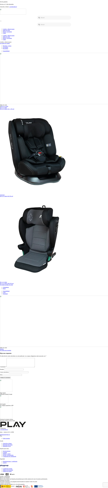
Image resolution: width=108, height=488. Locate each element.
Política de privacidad (8, 470)
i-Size (4, 292)
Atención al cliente (7, 443)
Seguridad (5, 293)
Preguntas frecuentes (7, 444)
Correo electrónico (4, 372)
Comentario (3, 366)
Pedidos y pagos (7, 453)
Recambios (5, 48)
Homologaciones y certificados (10, 461)
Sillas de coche (6, 30)
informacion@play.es (5, 434)
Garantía (5, 452)
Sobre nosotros (6, 438)
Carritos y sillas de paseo (8, 29)
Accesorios (5, 47)
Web (1, 374)
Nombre (2, 369)
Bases (4, 288)
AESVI (4, 462)
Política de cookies (7, 471)
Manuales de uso (7, 446)
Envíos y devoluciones (8, 455)
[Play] (54, 12)
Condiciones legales (7, 468)
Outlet (4, 33)
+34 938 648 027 (13, 6)
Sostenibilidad (6, 51)
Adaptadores (6, 287)
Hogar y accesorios (7, 31)
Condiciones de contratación (9, 456)
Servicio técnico (6, 451)
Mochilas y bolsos (7, 46)
